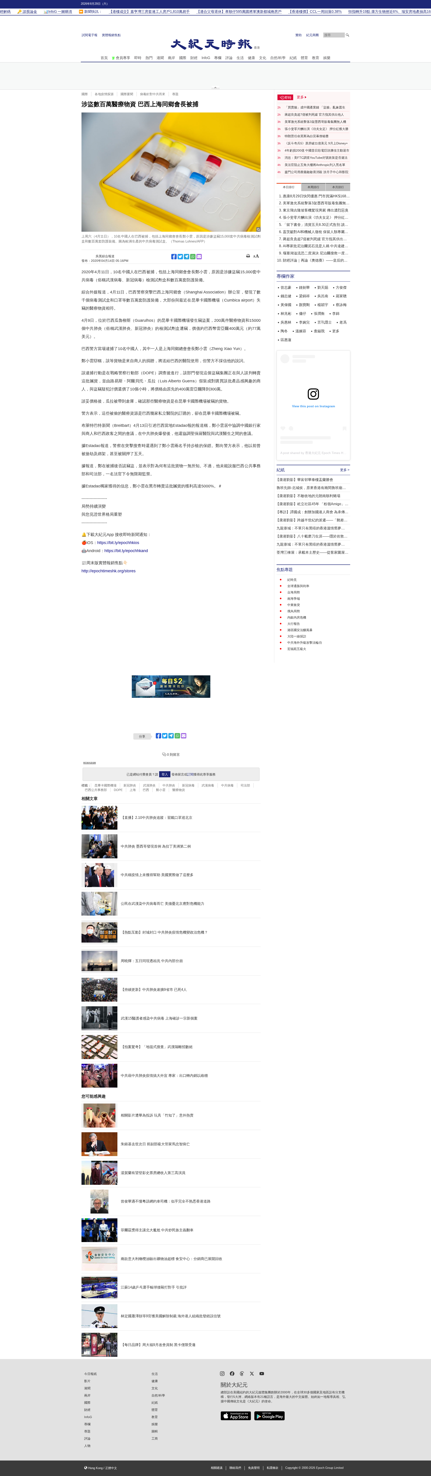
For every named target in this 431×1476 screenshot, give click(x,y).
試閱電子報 (89, 35)
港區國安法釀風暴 (299, 630)
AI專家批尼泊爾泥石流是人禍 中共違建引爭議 (315, 246)
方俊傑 (341, 287)
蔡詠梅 (341, 305)
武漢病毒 (208, 785)
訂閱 (190, 774)
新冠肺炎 (129, 785)
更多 (335, 331)
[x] (251, 1373)
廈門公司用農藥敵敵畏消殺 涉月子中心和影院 (316, 172)
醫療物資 (178, 790)
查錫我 (319, 331)
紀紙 (293, 58)
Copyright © (293, 1467)
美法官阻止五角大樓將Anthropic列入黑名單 (315, 165)
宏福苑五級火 (296, 649)
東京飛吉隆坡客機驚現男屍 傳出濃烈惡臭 (315, 210)
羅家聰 (341, 296)
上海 (133, 790)
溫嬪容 (300, 331)
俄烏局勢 (293, 611)
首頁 (104, 58)
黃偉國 (286, 305)
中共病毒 (227, 785)
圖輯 (155, 1431)
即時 (137, 58)
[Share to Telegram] (186, 256)
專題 (175, 94)
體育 (304, 58)
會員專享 (123, 58)
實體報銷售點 (111, 35)
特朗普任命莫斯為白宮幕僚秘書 (307, 136)
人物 (87, 1445)
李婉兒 (304, 322)
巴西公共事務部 (96, 790)
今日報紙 (90, 1374)
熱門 (149, 58)
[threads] (242, 1373)
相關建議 (216, 1467)
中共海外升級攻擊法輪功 (304, 642)
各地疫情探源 (104, 94)
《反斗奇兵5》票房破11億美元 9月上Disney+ (316, 143)
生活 (240, 58)
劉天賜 (322, 287)
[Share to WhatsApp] (193, 256)
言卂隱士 (324, 322)
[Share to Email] (199, 256)
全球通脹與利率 (298, 586)
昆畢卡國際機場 (106, 785)
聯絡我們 (235, 1467)
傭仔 (302, 313)
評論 (229, 58)
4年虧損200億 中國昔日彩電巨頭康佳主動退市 (317, 150)
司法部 (245, 785)
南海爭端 (293, 598)
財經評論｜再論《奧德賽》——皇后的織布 (315, 260)
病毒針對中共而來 (152, 94)
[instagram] (222, 1373)
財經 (194, 58)
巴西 (146, 790)
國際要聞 (127, 94)
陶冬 (284, 331)
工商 (155, 1438)
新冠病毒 (188, 785)
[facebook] (232, 1373)
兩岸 (171, 58)
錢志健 (286, 296)
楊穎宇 (322, 305)
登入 (165, 774)
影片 (87, 1381)
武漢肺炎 (149, 785)
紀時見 (292, 580)
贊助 (298, 35)
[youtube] (261, 1373)
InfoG (206, 58)
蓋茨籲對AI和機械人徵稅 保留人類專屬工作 (315, 232)
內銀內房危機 (296, 617)
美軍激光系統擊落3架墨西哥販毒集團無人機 (315, 121)
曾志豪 (286, 287)
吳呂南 (322, 296)
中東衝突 (293, 605)
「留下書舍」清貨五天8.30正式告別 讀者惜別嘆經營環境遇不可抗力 (315, 225)
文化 (262, 58)
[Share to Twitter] (180, 256)
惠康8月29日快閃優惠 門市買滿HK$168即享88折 (316, 196)
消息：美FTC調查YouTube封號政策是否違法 (316, 157)
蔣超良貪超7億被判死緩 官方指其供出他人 (314, 114)
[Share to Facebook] (174, 256)
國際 (182, 58)
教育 (315, 58)
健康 (251, 58)
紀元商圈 (312, 35)
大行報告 (293, 624)
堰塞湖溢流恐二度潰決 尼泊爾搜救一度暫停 (315, 253)
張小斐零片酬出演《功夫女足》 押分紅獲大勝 (316, 129)
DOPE (118, 790)
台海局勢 (293, 592)
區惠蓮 (286, 340)
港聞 (160, 58)
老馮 (343, 322)
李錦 (335, 313)
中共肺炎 (169, 785)
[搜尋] (347, 35)
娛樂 (326, 58)
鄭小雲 (160, 790)
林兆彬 (286, 313)
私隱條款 (272, 1467)
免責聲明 (254, 1467)
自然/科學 (278, 58)
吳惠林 (286, 322)
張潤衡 (319, 313)
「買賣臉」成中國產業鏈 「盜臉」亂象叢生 (315, 107)
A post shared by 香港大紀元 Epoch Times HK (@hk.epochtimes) (326, 453)
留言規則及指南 (89, 763)
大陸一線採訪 (296, 636)
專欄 (217, 58)
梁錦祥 (304, 296)
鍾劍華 (304, 287)
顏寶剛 (304, 305)
